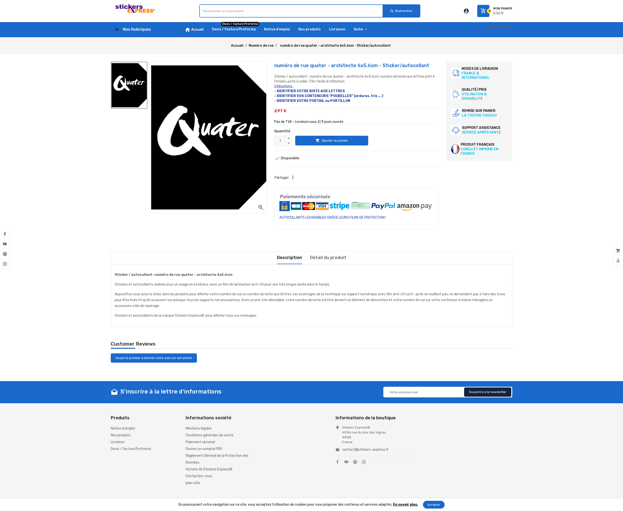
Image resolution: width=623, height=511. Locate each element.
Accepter (433, 504)
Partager (293, 177)
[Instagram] (5, 264)
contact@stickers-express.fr (365, 450)
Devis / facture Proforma (131, 449)
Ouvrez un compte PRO (204, 449)
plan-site (193, 483)
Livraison (118, 442)
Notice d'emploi (123, 428)
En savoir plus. (405, 504)
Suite (358, 29)
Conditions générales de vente (209, 435)
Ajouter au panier (331, 140)
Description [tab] (289, 257)
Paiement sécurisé (200, 442)
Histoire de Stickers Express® (209, 469)
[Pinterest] (5, 254)
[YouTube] (5, 244)
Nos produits (120, 435)
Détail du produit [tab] (328, 257)
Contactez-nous (499, 27)
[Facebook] (5, 234)
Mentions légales (199, 428)
